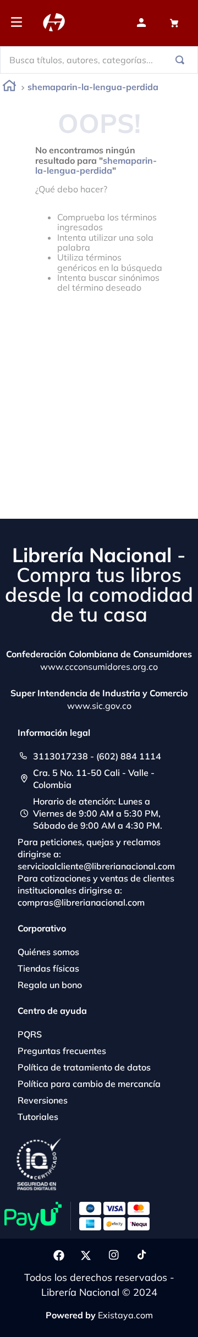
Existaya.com (125, 1315)
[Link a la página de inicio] (9, 87)
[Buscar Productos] (182, 60)
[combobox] (99, 60)
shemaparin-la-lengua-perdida (93, 86)
